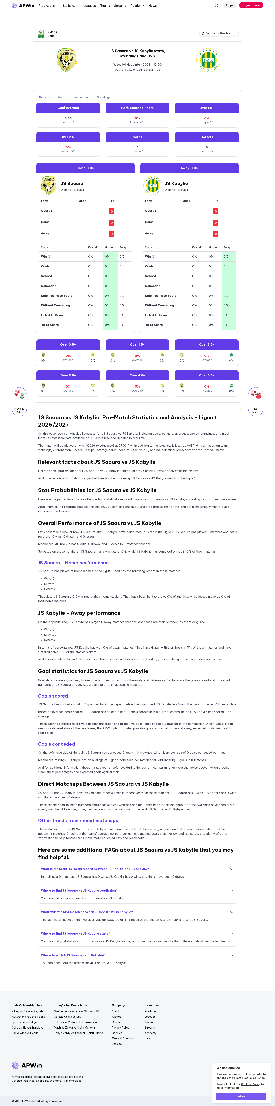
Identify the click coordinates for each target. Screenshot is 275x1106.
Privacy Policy (120, 1027)
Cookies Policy (250, 1084)
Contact (116, 1022)
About (115, 1011)
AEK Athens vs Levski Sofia (28, 1016)
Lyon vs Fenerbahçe (24, 1022)
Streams (120, 5)
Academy (137, 5)
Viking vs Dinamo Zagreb (27, 1011)
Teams (105, 5)
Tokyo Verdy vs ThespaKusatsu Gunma (78, 1033)
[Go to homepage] (23, 5)
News (153, 5)
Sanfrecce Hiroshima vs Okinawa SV (76, 1011)
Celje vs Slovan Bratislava (27, 1027)
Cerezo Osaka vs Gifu (67, 1016)
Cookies (117, 1033)
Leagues (90, 5)
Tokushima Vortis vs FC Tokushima (75, 1022)
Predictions (47, 5)
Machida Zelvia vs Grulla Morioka (74, 1027)
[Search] (216, 5)
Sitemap (117, 1043)
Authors (116, 1016)
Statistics (69, 5)
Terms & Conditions (124, 1038)
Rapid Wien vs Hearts (25, 1033)
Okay (241, 1096)
